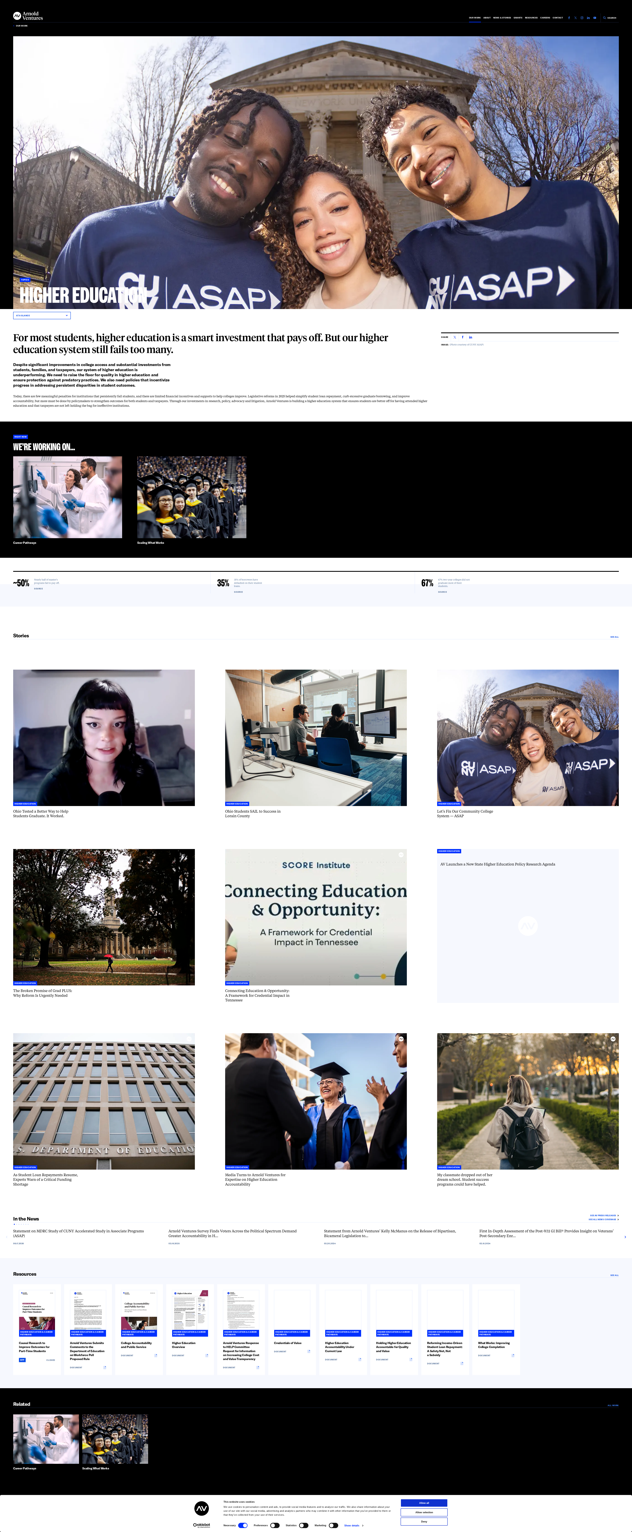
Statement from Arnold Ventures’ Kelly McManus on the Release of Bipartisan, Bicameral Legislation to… (390, 1234)
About (487, 17)
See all (614, 637)
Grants (518, 17)
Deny (424, 1521)
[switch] (275, 1525)
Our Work (475, 17)
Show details (351, 1525)
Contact (558, 17)
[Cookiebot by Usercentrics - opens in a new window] (201, 1525)
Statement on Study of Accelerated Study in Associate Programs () (78, 1234)
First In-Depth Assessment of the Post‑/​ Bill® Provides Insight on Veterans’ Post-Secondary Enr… (546, 1234)
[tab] (14, 1224)
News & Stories (502, 17)
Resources (531, 17)
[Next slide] (625, 1237)
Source (38, 588)
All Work (613, 1405)
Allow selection (424, 1512)
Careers (545, 17)
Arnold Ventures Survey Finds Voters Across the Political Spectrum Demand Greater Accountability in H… (233, 1234)
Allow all (424, 1503)
